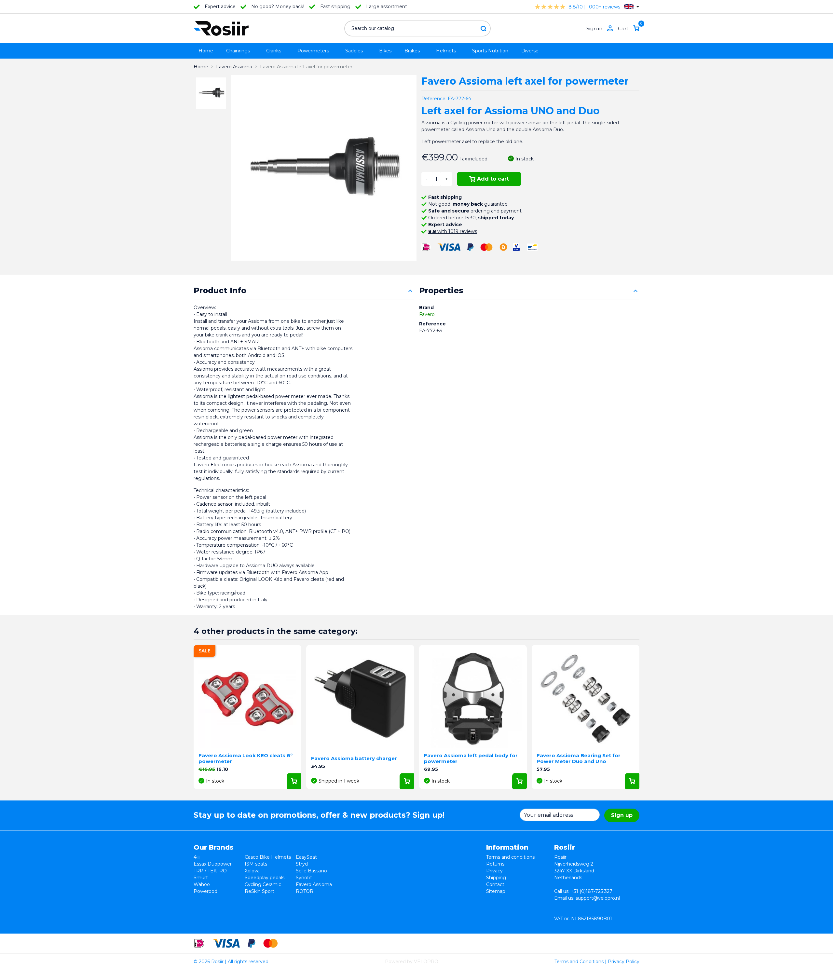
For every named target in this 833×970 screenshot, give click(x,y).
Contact (495, 884)
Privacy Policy (623, 961)
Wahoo (202, 884)
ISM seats (256, 864)
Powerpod (205, 891)
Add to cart (493, 179)
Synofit (304, 878)
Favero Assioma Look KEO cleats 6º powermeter (245, 758)
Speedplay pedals (264, 878)
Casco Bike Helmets (268, 857)
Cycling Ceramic (263, 884)
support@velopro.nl (598, 898)
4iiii (197, 857)
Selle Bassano (311, 871)
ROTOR (304, 891)
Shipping (496, 878)
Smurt (201, 878)
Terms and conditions (510, 857)
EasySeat (306, 857)
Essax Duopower (213, 864)
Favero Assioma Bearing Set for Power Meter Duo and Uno (579, 758)
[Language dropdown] (631, 6)
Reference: (433, 99)
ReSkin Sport (259, 891)
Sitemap (495, 891)
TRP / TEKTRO (210, 871)
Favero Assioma (314, 884)
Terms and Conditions (579, 961)
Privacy (494, 871)
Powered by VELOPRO (411, 961)
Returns (495, 864)
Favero (427, 314)
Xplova (252, 871)
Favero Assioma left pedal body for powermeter (471, 758)
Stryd (302, 864)
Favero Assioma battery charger (354, 758)
